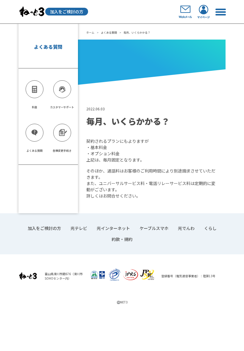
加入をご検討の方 (66, 12)
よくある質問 (109, 33)
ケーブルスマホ (154, 228)
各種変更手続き (62, 151)
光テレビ (79, 228)
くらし (210, 228)
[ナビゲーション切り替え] (220, 11)
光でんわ (186, 228)
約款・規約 (122, 239)
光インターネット (113, 228)
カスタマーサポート (62, 107)
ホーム (90, 33)
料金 (34, 107)
